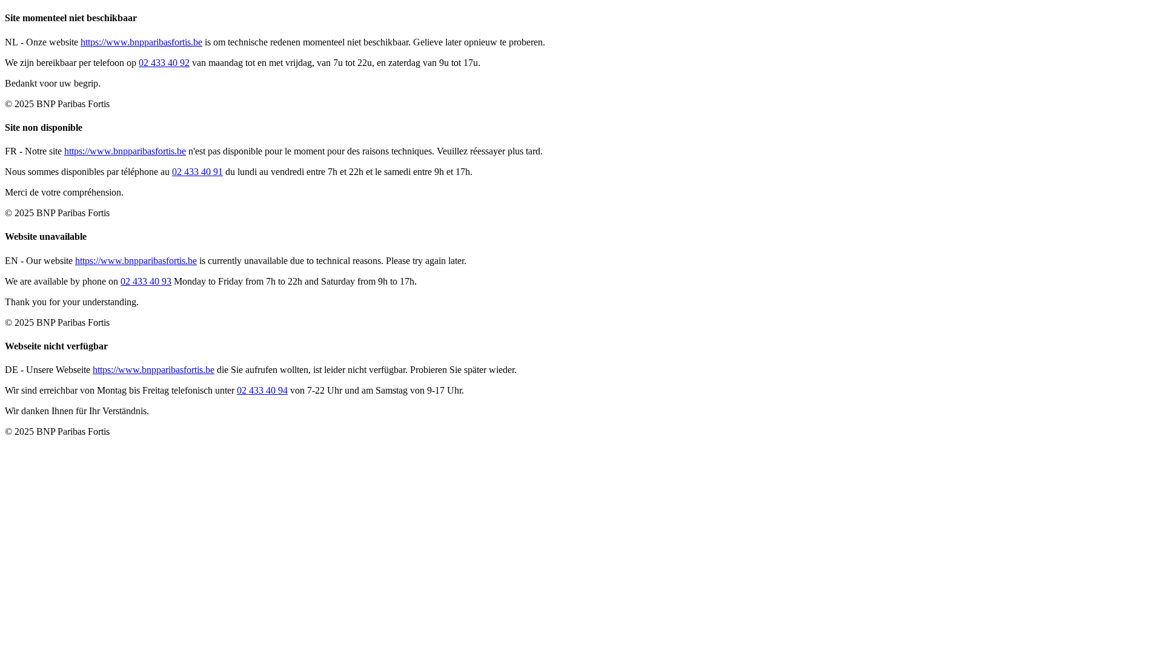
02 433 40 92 (164, 63)
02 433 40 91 (197, 172)
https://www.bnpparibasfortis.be (141, 42)
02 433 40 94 (262, 390)
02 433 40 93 (146, 281)
